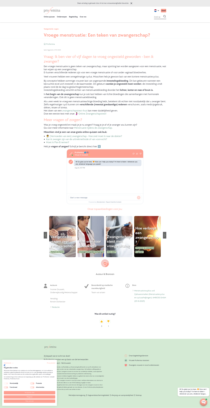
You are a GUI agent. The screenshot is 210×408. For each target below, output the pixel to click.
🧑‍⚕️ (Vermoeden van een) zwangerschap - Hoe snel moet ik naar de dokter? (84, 136)
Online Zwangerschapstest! (92, 113)
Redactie (56, 307)
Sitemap (139, 395)
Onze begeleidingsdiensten (138, 356)
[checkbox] (6, 383)
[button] (9, 363)
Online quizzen (49, 17)
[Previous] (45, 235)
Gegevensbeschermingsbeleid (98, 395)
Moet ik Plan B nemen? (57, 142)
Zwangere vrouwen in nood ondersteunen (144, 365)
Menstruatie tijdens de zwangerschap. (93, 127)
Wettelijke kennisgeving (76, 395)
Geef (163, 10)
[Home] (52, 11)
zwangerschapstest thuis (74, 110)
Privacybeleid (51, 363)
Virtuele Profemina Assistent (139, 360)
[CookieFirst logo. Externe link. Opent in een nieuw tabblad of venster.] (4, 365)
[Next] (164, 235)
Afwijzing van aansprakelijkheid (122, 395)
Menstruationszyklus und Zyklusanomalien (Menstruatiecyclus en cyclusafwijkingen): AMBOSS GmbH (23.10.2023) (150, 296)
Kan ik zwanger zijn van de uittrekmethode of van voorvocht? (76, 139)
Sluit (131, 3)
